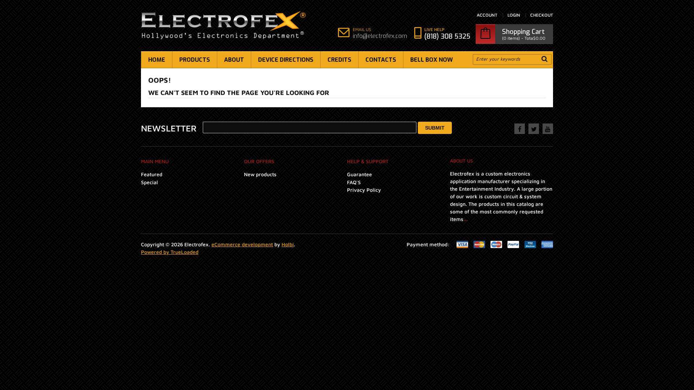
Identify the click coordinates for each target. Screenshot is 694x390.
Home (156, 60)
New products (260, 174)
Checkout (541, 15)
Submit (435, 128)
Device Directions (285, 60)
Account (487, 15)
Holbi (288, 244)
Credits (339, 60)
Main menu (155, 161)
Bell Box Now (431, 60)
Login (513, 15)
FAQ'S (354, 182)
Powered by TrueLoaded (169, 252)
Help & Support (368, 161)
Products (194, 60)
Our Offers (259, 161)
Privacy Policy (364, 190)
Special (149, 182)
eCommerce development (242, 244)
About (234, 60)
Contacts (380, 60)
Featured (151, 174)
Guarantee (359, 174)
